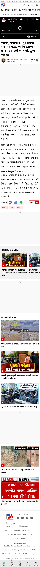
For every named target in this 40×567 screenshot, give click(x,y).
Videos (14, 14)
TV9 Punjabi (25, 550)
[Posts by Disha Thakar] (3, 60)
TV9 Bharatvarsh (10, 546)
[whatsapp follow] (21, 202)
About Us (16, 530)
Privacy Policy (27, 534)
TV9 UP (15, 554)
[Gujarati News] (3, 5)
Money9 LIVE (33, 554)
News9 (8, 1)
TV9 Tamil (34, 550)
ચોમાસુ (11, 208)
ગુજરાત (24, 10)
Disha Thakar (11, 59)
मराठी (26, 1)
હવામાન (19, 208)
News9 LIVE (23, 554)
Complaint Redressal (14, 534)
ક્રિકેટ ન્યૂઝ (17, 10)
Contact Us (8, 530)
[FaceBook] (18, 518)
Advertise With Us (28, 530)
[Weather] (24, 5)
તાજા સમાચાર (9, 10)
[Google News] (15, 202)
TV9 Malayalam (6, 554)
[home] (2, 10)
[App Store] (25, 527)
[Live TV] (31, 5)
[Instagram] (27, 518)
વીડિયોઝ (31, 10)
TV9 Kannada (6, 550)
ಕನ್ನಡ (15, 1)
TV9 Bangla (16, 550)
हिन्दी (3, 1)
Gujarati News (5, 14)
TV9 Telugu (31, 546)
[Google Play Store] (12, 525)
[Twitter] (22, 518)
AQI (27, 5)
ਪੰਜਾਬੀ (36, 1)
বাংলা (31, 1)
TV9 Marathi (21, 546)
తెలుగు (21, 1)
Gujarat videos (22, 14)
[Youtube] (10, 202)
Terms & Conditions (19, 538)
